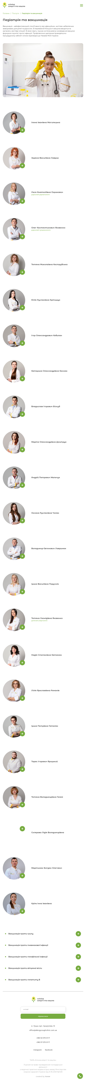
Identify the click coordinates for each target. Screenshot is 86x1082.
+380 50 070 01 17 (43, 1038)
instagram (37, 1050)
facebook (49, 1050)
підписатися (43, 1016)
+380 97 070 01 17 (43, 1042)
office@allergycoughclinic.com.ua (43, 1030)
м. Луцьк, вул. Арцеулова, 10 (43, 1026)
